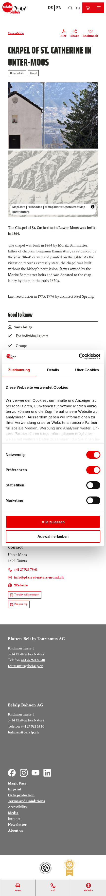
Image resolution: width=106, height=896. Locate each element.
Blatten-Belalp (16, 33)
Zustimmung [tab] (19, 370)
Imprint (14, 789)
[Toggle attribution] (93, 207)
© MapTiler (52, 207)
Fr (58, 7)
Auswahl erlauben (53, 536)
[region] (53, 184)
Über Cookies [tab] (87, 370)
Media (13, 812)
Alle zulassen (53, 522)
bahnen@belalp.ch (23, 732)
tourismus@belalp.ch (25, 666)
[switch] (93, 470)
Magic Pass (17, 783)
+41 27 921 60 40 (33, 660)
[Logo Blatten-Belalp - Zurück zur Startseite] (14, 8)
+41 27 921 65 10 (32, 726)
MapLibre (18, 207)
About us (15, 830)
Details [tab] (53, 370)
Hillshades (35, 207)
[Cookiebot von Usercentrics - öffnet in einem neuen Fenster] (78, 356)
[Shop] (87, 7)
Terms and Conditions (26, 801)
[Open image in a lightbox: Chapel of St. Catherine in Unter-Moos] (53, 115)
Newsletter (17, 824)
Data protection (21, 795)
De (50, 7)
